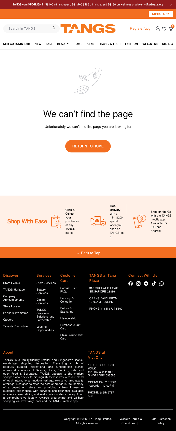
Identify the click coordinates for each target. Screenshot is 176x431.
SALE (49, 43)
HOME (77, 43)
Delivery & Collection (67, 300)
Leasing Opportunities (45, 328)
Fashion (131, 43)
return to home (88, 146)
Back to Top (90, 253)
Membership (68, 318)
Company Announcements (13, 298)
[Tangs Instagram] (138, 283)
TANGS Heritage (14, 289)
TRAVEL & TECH (109, 43)
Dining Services (42, 301)
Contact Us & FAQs (69, 289)
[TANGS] (88, 28)
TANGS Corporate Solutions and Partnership (45, 315)
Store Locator (12, 306)
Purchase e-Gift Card (70, 326)
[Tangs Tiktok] (154, 283)
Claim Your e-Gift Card (71, 336)
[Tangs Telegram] (146, 283)
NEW (38, 43)
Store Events (11, 283)
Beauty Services (42, 291)
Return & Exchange (66, 310)
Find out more (154, 4)
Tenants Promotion (15, 326)
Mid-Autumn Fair (16, 43)
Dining (167, 43)
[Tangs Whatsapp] (161, 283)
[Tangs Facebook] (130, 283)
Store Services (46, 283)
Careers (8, 319)
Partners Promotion (15, 313)
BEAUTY (63, 43)
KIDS (90, 43)
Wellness (150, 43)
